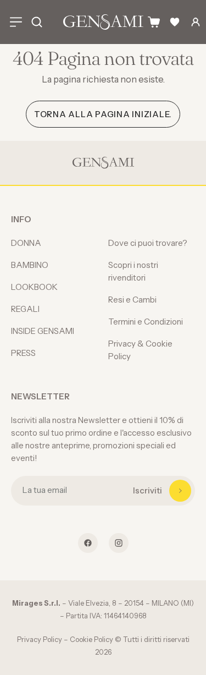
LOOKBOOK (34, 287)
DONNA (26, 243)
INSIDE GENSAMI (42, 331)
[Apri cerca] (37, 22)
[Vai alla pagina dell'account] (196, 22)
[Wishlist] (175, 22)
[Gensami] (103, 22)
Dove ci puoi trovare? (147, 243)
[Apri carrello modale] (154, 22)
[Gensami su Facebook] (88, 543)
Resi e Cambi (132, 299)
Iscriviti (147, 490)
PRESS (23, 353)
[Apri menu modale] (16, 22)
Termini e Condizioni (145, 321)
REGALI (25, 309)
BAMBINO (29, 265)
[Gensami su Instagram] (119, 543)
